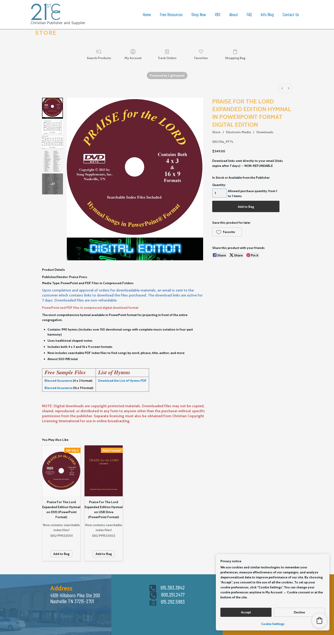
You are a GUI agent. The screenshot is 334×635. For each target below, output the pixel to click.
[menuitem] (282, 88)
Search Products (99, 58)
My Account (133, 58)
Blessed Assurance (58, 381)
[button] (227, 231)
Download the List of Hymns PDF (122, 381)
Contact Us (291, 14)
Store (216, 132)
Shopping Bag (235, 58)
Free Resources (171, 14)
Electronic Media (238, 132)
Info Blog (267, 14)
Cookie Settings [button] (272, 624)
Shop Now (198, 14)
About (233, 14)
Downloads (265, 132)
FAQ (249, 14)
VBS (217, 14)
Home (147, 14)
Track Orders (167, 58)
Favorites (201, 58)
